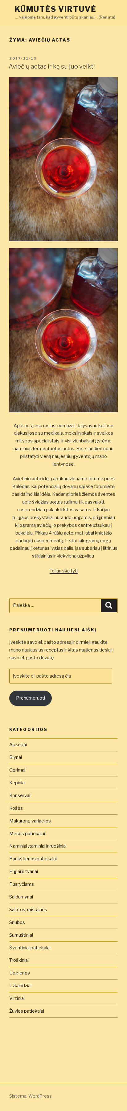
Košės (16, 808)
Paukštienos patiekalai (33, 859)
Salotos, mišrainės (28, 909)
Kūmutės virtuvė (55, 9)
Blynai (15, 757)
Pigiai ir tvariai (23, 871)
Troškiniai (19, 960)
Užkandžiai (20, 985)
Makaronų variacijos (30, 821)
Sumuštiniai (21, 935)
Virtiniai (17, 998)
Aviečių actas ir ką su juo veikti (52, 66)
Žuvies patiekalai (26, 1011)
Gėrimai (17, 770)
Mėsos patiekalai (27, 833)
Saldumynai (21, 897)
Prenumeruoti (30, 698)
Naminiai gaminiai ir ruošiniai (38, 846)
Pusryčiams (21, 884)
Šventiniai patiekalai (30, 948)
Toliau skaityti (64, 571)
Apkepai (18, 744)
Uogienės (19, 973)
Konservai (19, 795)
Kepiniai (17, 783)
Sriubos (17, 922)
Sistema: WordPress (30, 1096)
